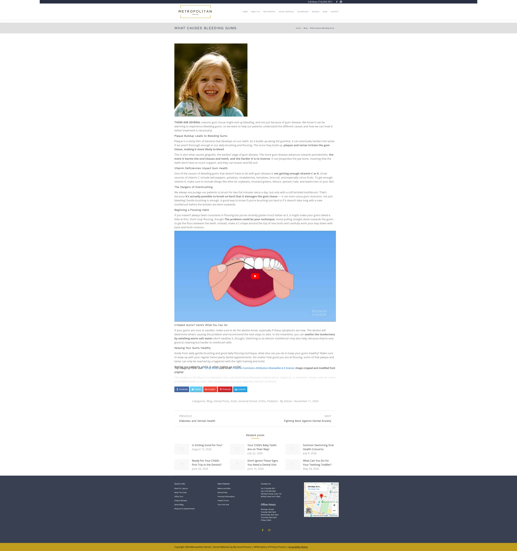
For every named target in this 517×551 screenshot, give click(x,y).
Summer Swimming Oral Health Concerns (318, 447)
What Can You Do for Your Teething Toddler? (317, 462)
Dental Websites (221, 546)
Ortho (262, 401)
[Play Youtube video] (255, 276)
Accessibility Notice (298, 546)
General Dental (247, 401)
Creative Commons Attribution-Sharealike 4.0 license (263, 368)
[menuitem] (245, 11)
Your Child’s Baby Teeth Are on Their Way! (262, 447)
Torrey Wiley (211, 368)
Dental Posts (221, 401)
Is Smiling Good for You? (207, 445)
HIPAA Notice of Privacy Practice (270, 546)
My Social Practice (242, 546)
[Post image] (181, 449)
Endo (234, 401)
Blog (209, 401)
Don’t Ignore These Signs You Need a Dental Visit (262, 462)
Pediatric (272, 401)
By (286, 401)
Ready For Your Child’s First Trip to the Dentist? (207, 462)
